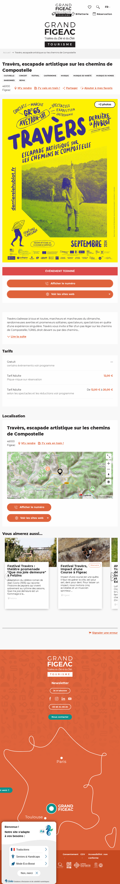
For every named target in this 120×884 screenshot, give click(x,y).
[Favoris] (90, 7)
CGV (82, 854)
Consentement (70, 854)
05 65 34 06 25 (60, 707)
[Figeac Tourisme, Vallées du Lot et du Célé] (63, 12)
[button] (98, 7)
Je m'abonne (60, 690)
